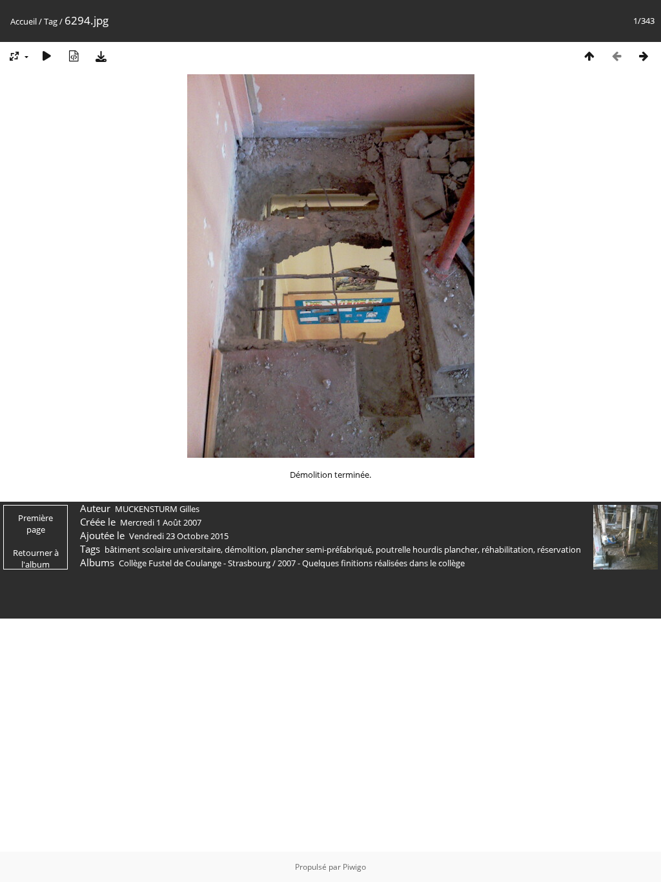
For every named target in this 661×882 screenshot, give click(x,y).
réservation (559, 549)
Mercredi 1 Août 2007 (160, 522)
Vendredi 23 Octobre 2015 (179, 536)
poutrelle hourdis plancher (427, 549)
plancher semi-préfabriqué (321, 549)
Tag (50, 21)
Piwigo (354, 866)
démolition (246, 549)
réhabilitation (507, 549)
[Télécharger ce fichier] (100, 55)
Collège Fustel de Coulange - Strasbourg (194, 563)
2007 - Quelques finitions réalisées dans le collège (371, 563)
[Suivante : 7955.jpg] (643, 55)
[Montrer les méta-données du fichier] (73, 55)
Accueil (23, 21)
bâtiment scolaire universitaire (163, 549)
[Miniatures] (589, 55)
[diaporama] (46, 55)
